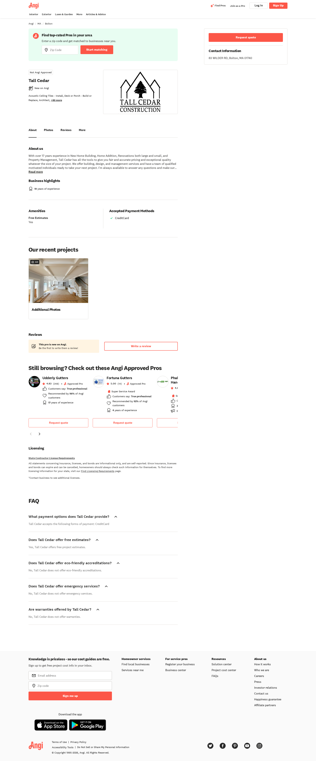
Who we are (261, 670)
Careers (259, 676)
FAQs (215, 676)
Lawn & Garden (64, 14)
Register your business (180, 664)
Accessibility (63, 747)
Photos (48, 130)
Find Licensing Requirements (97, 471)
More (79, 14)
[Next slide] (39, 434)
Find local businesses (136, 664)
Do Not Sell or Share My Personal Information (103, 747)
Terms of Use (59, 742)
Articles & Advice (96, 14)
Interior (33, 14)
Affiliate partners (265, 705)
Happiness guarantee (267, 699)
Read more (36, 172)
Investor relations (265, 687)
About (33, 130)
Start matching (96, 50)
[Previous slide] (31, 434)
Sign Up (278, 5)
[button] (58, 288)
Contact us (261, 693)
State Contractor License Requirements (52, 458)
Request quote (58, 423)
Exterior (46, 14)
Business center (175, 670)
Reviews (66, 130)
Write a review (141, 346)
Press (257, 682)
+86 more (56, 100)
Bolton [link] (48, 23)
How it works (262, 664)
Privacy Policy (78, 742)
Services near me (133, 670)
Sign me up (70, 696)
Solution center (222, 664)
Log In (259, 5)
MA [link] (39, 23)
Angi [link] (31, 23)
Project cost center (224, 670)
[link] (58, 391)
